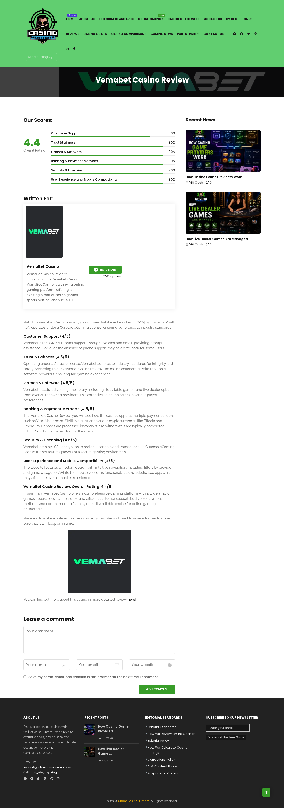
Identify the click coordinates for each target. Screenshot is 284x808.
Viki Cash (195, 182)
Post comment (157, 689)
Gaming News (162, 34)
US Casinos (213, 19)
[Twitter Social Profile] (46, 779)
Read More (108, 269)
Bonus (247, 19)
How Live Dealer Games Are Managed (217, 239)
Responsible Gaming (163, 773)
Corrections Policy (161, 759)
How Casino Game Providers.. (113, 728)
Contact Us (214, 34)
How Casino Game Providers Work (214, 177)
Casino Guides (95, 34)
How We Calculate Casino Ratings (168, 750)
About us (87, 19)
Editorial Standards (116, 19)
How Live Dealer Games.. (111, 751)
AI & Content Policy (162, 766)
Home (70, 19)
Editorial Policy (158, 740)
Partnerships (188, 34)
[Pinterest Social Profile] (53, 779)
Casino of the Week (183, 19)
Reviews (72, 34)
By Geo (231, 19)
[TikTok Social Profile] (39, 779)
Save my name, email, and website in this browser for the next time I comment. (93, 677)
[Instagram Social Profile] (59, 779)
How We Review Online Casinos (171, 734)
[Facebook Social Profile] (26, 779)
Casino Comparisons (128, 34)
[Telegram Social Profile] (33, 779)
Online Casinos (150, 19)
